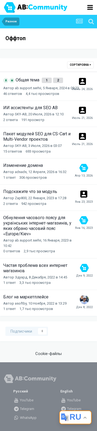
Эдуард (21, 277)
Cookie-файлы (48, 353)
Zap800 (21, 198)
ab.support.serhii (28, 88)
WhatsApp (28, 418)
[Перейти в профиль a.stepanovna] (82, 81)
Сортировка (79, 64)
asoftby (21, 303)
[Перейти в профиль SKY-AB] (82, 110)
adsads (21, 172)
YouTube (26, 400)
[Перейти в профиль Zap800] (83, 194)
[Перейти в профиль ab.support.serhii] (83, 168)
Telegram (26, 409)
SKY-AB (21, 114)
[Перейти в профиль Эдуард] (84, 299)
